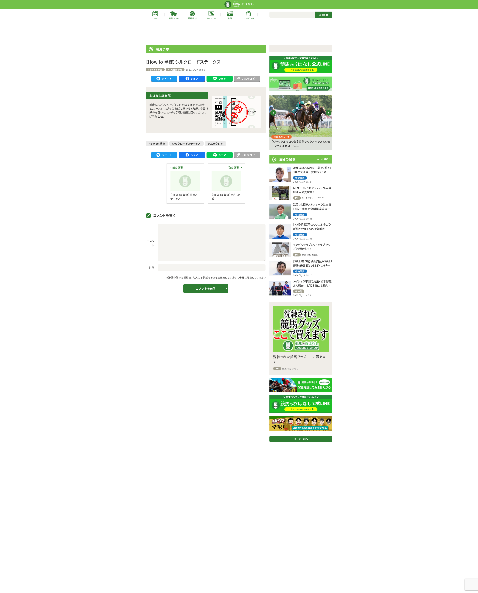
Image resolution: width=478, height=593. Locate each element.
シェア (194, 78)
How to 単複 (157, 143)
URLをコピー (249, 78)
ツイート (167, 78)
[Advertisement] (239, 32)
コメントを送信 (205, 288)
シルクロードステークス (186, 143)
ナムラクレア (215, 143)
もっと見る (322, 159)
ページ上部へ (301, 439)
